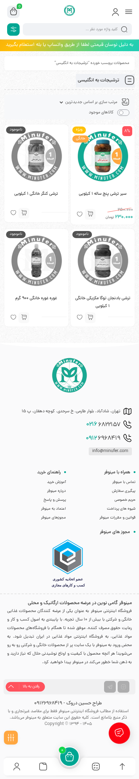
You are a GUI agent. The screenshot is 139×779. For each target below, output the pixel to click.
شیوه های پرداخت (121, 509)
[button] (90, 214)
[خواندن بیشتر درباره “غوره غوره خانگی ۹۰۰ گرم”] (24, 317)
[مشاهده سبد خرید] (13, 12)
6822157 (103, 424)
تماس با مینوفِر (123, 482)
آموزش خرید (56, 482)
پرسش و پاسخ (54, 500)
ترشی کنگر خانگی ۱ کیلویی (36, 194)
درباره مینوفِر (56, 491)
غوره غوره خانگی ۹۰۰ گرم (36, 298)
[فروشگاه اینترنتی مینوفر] (69, 11)
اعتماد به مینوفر (53, 509)
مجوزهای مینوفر (53, 518)
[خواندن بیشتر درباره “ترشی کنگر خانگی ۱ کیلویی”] (24, 213)
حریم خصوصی (124, 500)
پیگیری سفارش (123, 491)
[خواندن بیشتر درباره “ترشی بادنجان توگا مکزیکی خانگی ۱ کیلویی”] (90, 317)
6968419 (103, 438)
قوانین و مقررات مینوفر (117, 518)
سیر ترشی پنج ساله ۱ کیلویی (103, 194)
